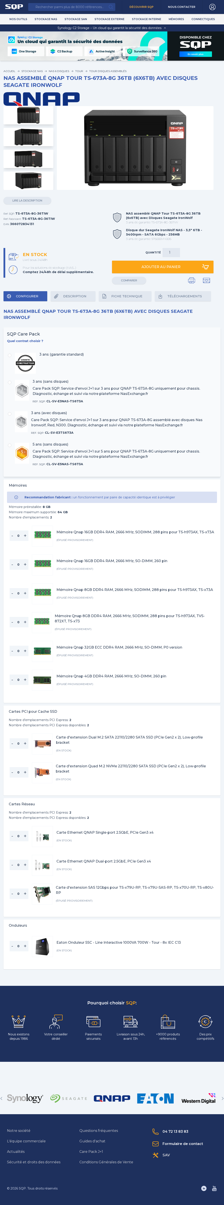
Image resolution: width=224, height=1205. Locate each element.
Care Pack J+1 (91, 1152)
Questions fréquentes (98, 1131)
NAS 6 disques (59, 71)
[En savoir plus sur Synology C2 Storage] (196, 54)
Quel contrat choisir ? (25, 341)
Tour (79, 71)
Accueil (9, 71)
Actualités (15, 1152)
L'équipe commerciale (26, 1141)
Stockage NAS (32, 71)
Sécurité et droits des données (33, 1162)
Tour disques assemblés (107, 71)
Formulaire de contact (183, 1144)
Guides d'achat (92, 1141)
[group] (25, 1098)
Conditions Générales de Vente (106, 1162)
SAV (166, 1155)
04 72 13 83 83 (175, 1131)
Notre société (18, 1131)
